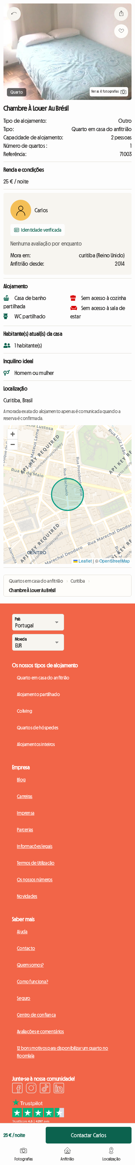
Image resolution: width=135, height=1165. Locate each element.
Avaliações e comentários (40, 1031)
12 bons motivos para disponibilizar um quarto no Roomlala (62, 1052)
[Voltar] (14, 22)
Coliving (24, 711)
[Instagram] (31, 1089)
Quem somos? (30, 964)
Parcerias (25, 829)
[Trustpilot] (38, 1121)
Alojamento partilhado (38, 694)
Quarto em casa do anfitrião (43, 677)
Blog (21, 779)
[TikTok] (45, 1089)
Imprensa (25, 813)
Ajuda (22, 931)
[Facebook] (17, 1089)
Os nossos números (35, 879)
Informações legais (34, 846)
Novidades (27, 896)
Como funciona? (32, 981)
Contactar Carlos (88, 1135)
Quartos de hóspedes (37, 727)
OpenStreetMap (114, 561)
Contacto (26, 948)
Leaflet (85, 561)
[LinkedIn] (59, 1089)
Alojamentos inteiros (36, 744)
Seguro (23, 998)
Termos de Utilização (36, 862)
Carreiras (25, 796)
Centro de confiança (36, 1014)
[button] (12, 434)
